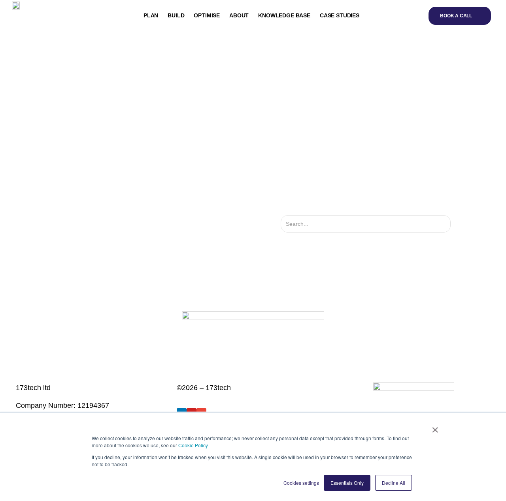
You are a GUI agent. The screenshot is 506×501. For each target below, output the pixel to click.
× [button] (435, 427)
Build (176, 15)
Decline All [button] (393, 482)
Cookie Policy (193, 445)
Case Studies (339, 15)
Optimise (207, 15)
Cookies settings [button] (301, 482)
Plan (150, 15)
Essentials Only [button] (347, 482)
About (239, 15)
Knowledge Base (284, 15)
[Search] (457, 224)
